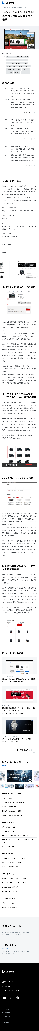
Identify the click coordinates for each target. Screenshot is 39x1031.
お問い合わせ (6, 986)
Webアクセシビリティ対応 (10, 907)
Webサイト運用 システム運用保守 (12, 867)
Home (3, 7)
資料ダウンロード (7, 982)
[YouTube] (4, 999)
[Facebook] (18, 999)
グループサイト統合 (8, 846)
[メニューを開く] (35, 3)
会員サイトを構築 (7, 798)
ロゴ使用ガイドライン (8, 1016)
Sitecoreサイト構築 (8, 831)
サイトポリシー (6, 1005)
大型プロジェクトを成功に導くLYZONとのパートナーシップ (17, 841)
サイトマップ (5, 1009)
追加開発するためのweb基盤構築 (12, 815)
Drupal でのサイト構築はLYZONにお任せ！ (15, 835)
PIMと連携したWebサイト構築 (11, 811)
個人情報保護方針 (6, 1012)
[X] (11, 999)
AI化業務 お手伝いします (9, 891)
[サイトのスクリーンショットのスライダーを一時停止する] (37, 276)
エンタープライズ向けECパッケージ (13, 802)
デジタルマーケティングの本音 (11, 862)
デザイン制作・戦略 (8, 903)
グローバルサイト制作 (9, 827)
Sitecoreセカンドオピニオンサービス (13, 858)
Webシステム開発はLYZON (10, 807)
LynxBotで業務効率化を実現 (10, 887)
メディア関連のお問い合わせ (10, 990)
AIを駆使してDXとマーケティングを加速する (15, 878)
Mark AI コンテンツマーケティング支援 (14, 883)
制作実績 (8, 7)
